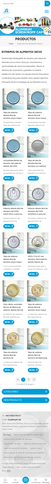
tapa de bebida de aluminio (15, 448)
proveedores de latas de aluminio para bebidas (24, 453)
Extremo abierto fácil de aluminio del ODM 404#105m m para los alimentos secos (13, 211)
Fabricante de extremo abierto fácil (28, 435)
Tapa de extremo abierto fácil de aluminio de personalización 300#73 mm (10, 355)
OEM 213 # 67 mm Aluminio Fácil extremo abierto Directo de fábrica (37, 259)
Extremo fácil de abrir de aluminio (18, 439)
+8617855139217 (13, 416)
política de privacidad (31, 467)
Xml (18, 467)
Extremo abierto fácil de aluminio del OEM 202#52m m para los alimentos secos (38, 211)
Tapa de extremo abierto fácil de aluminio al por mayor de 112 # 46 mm (37, 115)
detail (7, 130)
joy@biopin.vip (14, 420)
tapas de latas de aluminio (35, 444)
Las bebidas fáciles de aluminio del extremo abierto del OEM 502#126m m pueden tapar (12, 163)
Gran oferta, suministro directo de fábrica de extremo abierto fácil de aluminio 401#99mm (13, 307)
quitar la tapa (36, 448)
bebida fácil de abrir (12, 444)
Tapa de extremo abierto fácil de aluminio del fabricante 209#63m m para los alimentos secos (37, 355)
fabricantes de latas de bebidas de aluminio (22, 457)
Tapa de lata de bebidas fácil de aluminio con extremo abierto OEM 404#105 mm (37, 163)
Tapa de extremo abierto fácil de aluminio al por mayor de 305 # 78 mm (12, 259)
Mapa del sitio (8, 467)
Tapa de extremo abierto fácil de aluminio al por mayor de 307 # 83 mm (37, 307)
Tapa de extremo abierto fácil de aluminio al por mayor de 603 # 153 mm (12, 115)
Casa (11, 44)
